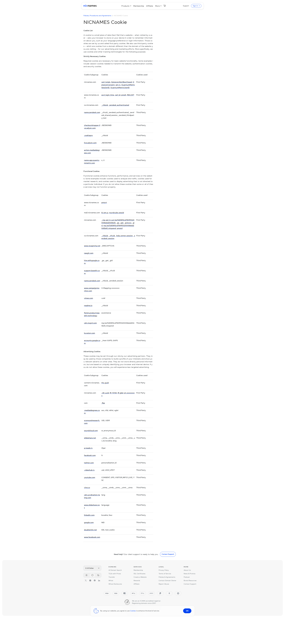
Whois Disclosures (115, 584)
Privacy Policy (164, 570)
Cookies (133, 611)
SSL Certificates (139, 573)
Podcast (187, 577)
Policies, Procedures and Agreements (97, 15)
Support (186, 6)
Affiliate (149, 6)
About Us (187, 570)
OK (187, 611)
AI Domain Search (115, 570)
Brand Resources (190, 580)
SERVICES (138, 566)
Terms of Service (165, 573)
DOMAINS (112, 566)
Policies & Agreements (167, 577)
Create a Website (140, 577)
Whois (111, 580)
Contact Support (168, 554)
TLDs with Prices (115, 573)
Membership (138, 6)
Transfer (112, 577)
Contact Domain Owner (167, 580)
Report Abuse (164, 584)
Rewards (137, 580)
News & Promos (189, 573)
